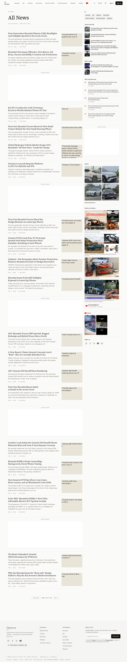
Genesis (30, 3)
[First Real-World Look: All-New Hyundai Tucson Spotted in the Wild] (93, 174)
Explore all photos (90, 202)
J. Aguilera (53, 657)
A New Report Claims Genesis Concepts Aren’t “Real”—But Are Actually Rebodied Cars (30, 353)
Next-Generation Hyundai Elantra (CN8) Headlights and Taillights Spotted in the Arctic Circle (32, 34)
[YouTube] (98, 343)
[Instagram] (86, 343)
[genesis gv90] (110, 191)
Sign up (119, 3)
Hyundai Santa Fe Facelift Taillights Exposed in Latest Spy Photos (24, 279)
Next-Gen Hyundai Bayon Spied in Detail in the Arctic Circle (23, 388)
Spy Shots (39, 3)
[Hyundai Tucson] (93, 191)
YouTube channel (45, 643)
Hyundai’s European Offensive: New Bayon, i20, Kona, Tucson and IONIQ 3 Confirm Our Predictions (32, 53)
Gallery (81, 3)
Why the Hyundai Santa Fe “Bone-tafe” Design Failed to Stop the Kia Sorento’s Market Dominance (32, 574)
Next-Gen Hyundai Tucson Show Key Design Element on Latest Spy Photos (25, 220)
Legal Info (28, 659)
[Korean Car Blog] (6, 3)
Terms (93, 640)
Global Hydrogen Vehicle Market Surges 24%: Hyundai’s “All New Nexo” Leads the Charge (29, 146)
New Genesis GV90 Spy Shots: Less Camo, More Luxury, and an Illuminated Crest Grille (29, 481)
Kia (23, 3)
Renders (73, 3)
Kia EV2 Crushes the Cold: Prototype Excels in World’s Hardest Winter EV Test (27, 109)
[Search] (94, 3)
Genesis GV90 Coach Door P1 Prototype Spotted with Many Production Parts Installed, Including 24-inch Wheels (26, 240)
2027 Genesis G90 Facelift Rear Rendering (27, 370)
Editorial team (44, 630)
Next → (56, 598)
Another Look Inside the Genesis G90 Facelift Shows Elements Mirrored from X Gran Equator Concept (32, 444)
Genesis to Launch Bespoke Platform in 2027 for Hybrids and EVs (25, 165)
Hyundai (16, 3)
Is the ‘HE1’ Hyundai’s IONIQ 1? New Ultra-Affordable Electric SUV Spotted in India (28, 499)
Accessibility (37, 659)
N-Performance (62, 3)
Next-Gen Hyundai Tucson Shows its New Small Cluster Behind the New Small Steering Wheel (30, 127)
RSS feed (42, 636)
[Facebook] (90, 343)
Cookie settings (65, 659)
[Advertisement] (45, 88)
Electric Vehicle (50, 3)
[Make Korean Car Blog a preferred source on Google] (102, 343)
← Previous (35, 598)
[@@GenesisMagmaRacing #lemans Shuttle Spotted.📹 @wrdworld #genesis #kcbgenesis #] (101, 325)
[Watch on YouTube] (87, 3)
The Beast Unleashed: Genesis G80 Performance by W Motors (22, 555)
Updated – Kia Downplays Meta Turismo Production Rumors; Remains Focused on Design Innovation (33, 260)
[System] (105, 3)
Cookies (15, 659)
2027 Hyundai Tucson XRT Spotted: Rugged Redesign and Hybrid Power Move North (28, 334)
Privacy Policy (109, 640)
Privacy (9, 659)
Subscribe (116, 636)
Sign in (112, 3)
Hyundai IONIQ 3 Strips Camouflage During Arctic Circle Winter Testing (25, 462)
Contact (42, 633)
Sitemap (42, 640)
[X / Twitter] (94, 343)
